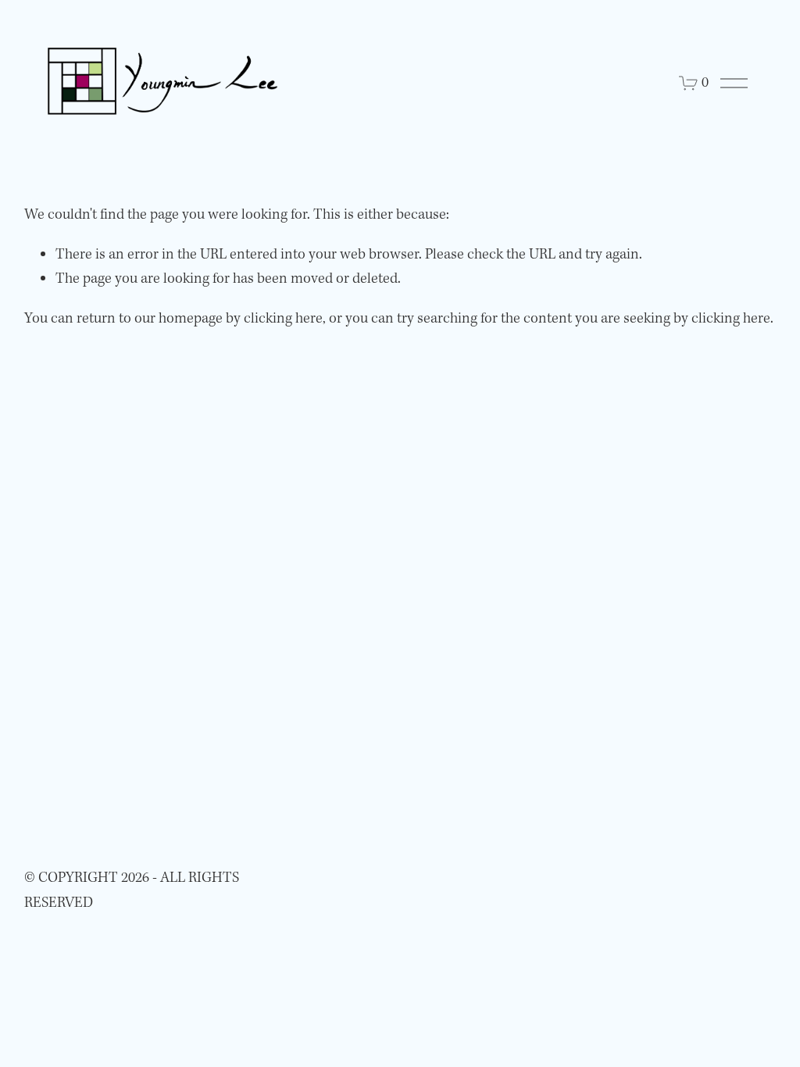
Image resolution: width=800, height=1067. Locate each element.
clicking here (283, 319)
